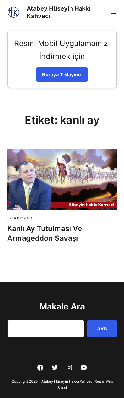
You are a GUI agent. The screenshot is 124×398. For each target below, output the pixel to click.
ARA (102, 328)
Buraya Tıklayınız (62, 74)
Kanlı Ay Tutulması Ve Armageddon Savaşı (44, 233)
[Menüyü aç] (113, 12)
